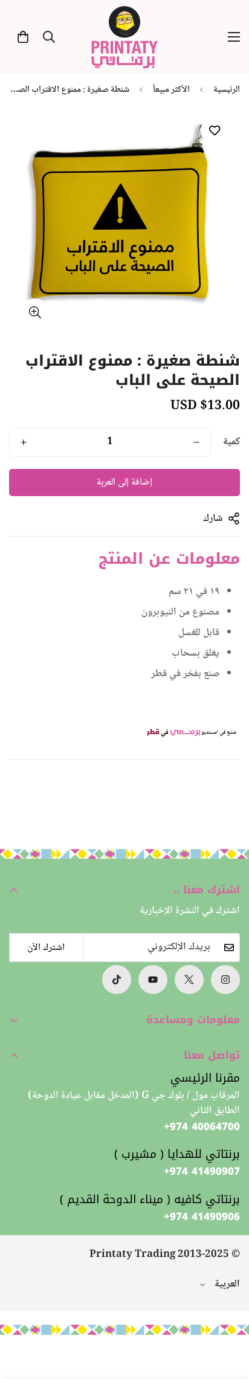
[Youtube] (152, 979)
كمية (231, 442)
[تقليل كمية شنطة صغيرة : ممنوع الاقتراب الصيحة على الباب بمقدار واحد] (196, 442)
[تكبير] (34, 312)
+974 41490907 (202, 1172)
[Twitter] (189, 979)
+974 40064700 (202, 1127)
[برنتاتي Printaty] (124, 37)
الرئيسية (226, 90)
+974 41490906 (202, 1217)
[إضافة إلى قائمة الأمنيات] (214, 130)
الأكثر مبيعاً (171, 90)
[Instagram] (225, 979)
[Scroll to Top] (22, 1315)
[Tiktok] (116, 979)
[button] (23, 37)
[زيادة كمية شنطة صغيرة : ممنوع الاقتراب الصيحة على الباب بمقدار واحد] (23, 442)
